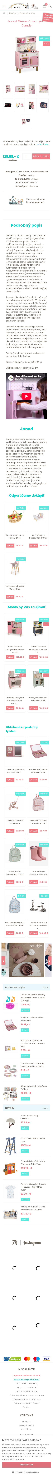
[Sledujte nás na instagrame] (26, 1251)
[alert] (26, 1456)
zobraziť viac (43, 144)
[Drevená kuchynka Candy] (26, 53)
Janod (30, 175)
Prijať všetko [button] (26, 1464)
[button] (26, 1472)
